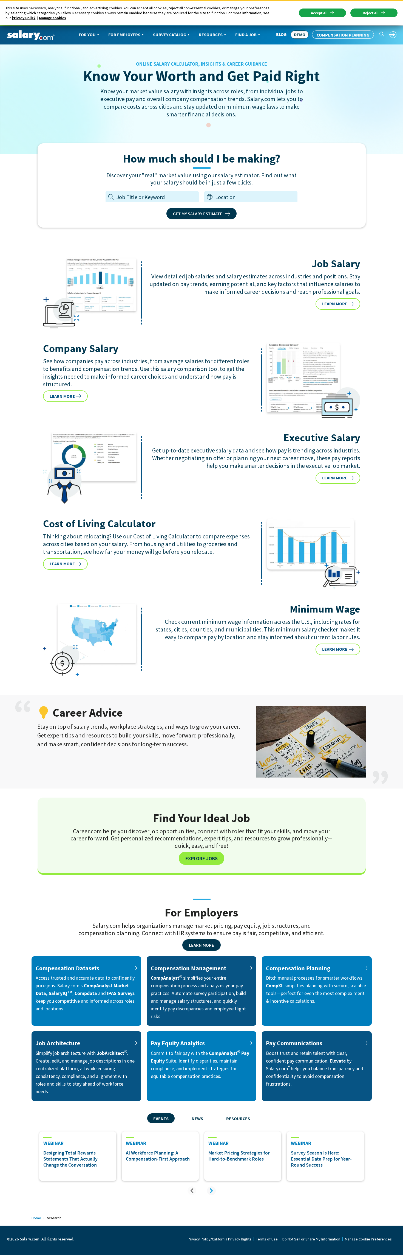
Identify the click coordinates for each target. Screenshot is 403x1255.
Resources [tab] (238, 1118)
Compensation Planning (343, 35)
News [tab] (197, 1118)
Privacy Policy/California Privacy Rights (219, 1239)
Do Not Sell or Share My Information (311, 1239)
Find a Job (246, 34)
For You (87, 34)
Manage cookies (52, 17)
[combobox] (255, 197)
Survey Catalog (169, 34)
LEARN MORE (334, 303)
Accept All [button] (319, 12)
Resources (211, 34)
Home (36, 1217)
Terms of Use (267, 1239)
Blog (281, 34)
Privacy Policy (24, 17)
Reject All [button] (371, 12)
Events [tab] (161, 1118)
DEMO (299, 34)
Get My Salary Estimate (197, 213)
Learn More (201, 945)
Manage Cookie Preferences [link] (368, 1239)
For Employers (124, 34)
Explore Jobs (201, 858)
